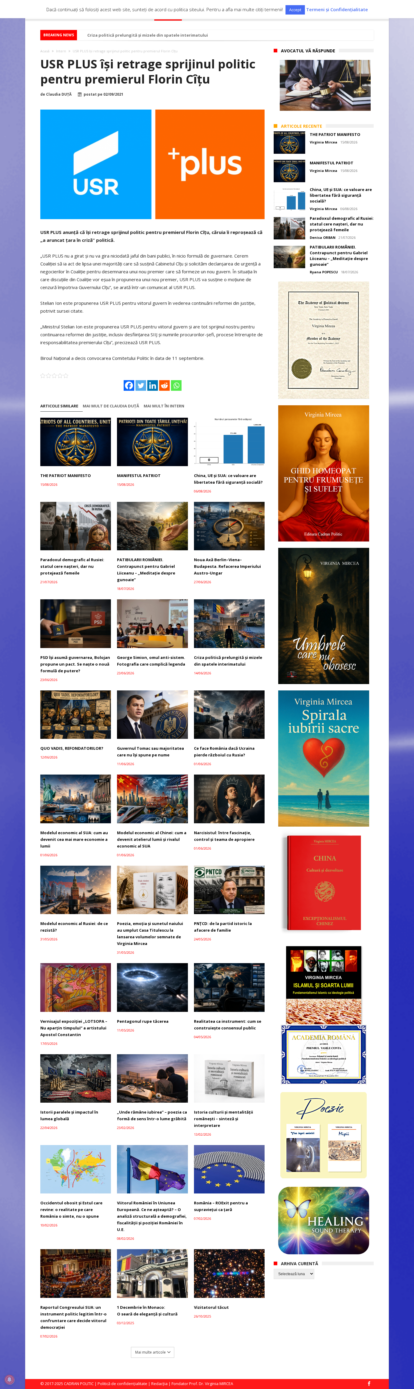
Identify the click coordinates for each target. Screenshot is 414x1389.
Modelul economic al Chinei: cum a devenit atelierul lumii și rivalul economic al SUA (151, 839)
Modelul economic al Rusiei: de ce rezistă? (74, 927)
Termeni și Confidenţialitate (337, 9)
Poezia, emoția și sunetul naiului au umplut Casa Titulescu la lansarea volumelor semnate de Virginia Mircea (150, 933)
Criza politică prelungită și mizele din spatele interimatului (147, 35)
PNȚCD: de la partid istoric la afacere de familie (223, 927)
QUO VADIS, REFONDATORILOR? (71, 748)
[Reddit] (164, 385)
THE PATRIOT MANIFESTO (65, 475)
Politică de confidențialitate (122, 1383)
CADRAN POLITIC (79, 1383)
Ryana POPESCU (324, 272)
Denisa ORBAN (323, 237)
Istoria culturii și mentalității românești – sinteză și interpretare (223, 1118)
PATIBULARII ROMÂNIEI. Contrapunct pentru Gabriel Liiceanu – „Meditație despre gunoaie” (146, 569)
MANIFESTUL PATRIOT (139, 475)
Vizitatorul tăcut (211, 1307)
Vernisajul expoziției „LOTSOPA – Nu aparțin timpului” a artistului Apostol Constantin (73, 1028)
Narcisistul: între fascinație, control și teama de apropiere (224, 836)
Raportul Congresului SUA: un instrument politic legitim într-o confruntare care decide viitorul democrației (73, 1317)
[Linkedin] (152, 385)
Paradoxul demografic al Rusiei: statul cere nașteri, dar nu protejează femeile (72, 566)
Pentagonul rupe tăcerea (143, 1021)
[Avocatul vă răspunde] (325, 85)
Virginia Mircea (323, 142)
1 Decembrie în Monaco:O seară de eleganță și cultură (147, 1311)
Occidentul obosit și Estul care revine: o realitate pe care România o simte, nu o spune (71, 1209)
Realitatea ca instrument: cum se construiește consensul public (227, 1025)
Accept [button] (295, 9)
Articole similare (59, 406)
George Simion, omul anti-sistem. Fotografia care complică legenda (151, 661)
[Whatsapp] (176, 385)
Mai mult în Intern (164, 406)
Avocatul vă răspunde (308, 51)
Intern (61, 51)
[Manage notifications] (9, 1379)
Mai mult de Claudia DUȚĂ (111, 406)
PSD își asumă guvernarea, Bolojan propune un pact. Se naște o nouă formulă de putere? (75, 664)
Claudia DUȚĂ (59, 94)
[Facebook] (129, 385)
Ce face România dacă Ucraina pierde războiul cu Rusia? (224, 752)
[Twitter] (140, 385)
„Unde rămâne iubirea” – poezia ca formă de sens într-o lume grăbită (152, 1115)
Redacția (159, 1383)
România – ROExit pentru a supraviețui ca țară (221, 1206)
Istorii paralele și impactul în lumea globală (69, 1115)
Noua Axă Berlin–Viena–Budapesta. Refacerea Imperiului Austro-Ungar (227, 566)
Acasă (44, 51)
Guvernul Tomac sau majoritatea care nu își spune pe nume (150, 752)
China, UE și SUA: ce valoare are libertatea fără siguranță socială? (228, 479)
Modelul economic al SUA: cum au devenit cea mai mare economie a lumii (74, 839)
